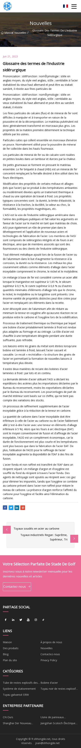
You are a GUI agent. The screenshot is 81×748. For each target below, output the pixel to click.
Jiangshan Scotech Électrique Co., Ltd (57, 723)
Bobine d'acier (49, 682)
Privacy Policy (48, 660)
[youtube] (28, 620)
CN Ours (8, 717)
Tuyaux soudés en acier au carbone (36, 528)
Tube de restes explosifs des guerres (20, 683)
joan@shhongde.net (47, 743)
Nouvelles (20, 33)
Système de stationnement (19, 688)
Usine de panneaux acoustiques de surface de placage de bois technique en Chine (58, 717)
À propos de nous (51, 642)
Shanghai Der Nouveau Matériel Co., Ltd (17, 723)
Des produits (10, 648)
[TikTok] (43, 620)
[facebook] (5, 620)
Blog (5, 654)
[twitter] (21, 620)
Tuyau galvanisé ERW (16, 694)
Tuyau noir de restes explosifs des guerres (58, 689)
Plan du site (10, 660)
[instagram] (36, 620)
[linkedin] (13, 620)
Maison (8, 33)
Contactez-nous (14, 586)
